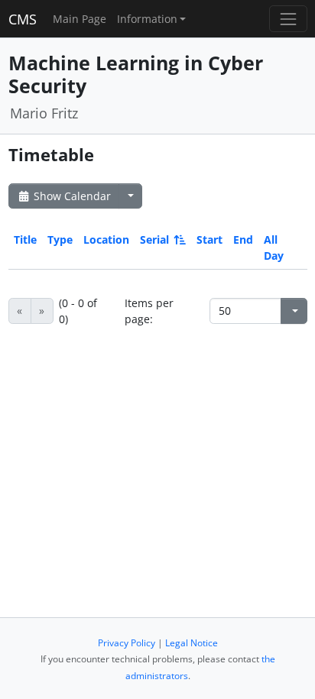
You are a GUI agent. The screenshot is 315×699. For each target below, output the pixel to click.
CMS (22, 19)
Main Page (79, 18)
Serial (154, 239)
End (243, 239)
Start (209, 239)
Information (147, 18)
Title (25, 239)
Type (60, 239)
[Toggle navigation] (288, 18)
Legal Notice (191, 642)
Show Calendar (71, 196)
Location (106, 239)
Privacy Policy (126, 642)
